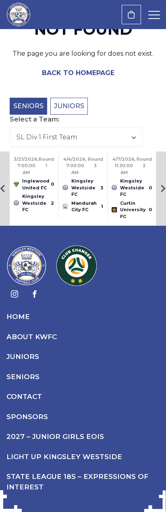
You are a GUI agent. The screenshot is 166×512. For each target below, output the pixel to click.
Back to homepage (79, 73)
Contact (24, 396)
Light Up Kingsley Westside (64, 457)
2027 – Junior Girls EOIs (55, 436)
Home (18, 317)
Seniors (28, 106)
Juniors (69, 106)
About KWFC (31, 337)
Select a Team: (35, 119)
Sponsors (27, 417)
